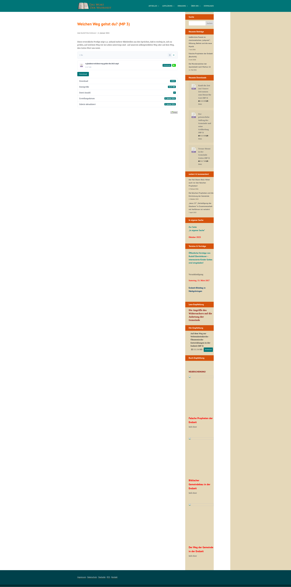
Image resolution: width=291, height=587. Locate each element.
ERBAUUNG (182, 6)
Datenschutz (92, 577)
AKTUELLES (153, 6)
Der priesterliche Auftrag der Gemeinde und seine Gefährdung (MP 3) (204, 123)
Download (83, 74)
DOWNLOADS (209, 6)
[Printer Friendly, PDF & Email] (174, 112)
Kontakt (114, 577)
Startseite (101, 577)
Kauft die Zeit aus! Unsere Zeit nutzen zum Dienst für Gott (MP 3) (204, 91)
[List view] (174, 55)
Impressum (81, 577)
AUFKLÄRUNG (167, 6)
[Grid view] (170, 55)
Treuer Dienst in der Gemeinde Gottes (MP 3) (204, 153)
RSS (108, 577)
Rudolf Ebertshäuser (88, 33)
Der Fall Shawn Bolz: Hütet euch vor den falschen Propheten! (199, 182)
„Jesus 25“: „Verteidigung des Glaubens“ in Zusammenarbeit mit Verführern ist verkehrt (200, 206)
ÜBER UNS (195, 6)
